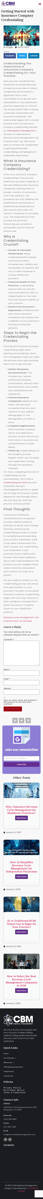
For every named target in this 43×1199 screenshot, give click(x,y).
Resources (8, 1062)
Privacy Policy (12, 1088)
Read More (21, 818)
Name (7, 669)
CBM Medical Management (21, 130)
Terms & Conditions (15, 1092)
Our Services (9, 1058)
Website (7, 688)
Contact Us (8, 1076)
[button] (40, 4)
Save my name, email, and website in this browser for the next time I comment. (20, 702)
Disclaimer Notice (14, 1090)
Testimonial (9, 1071)
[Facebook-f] (5, 1139)
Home (6, 1053)
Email (7, 679)
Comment (9, 639)
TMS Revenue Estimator (13, 1067)
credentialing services (15, 482)
